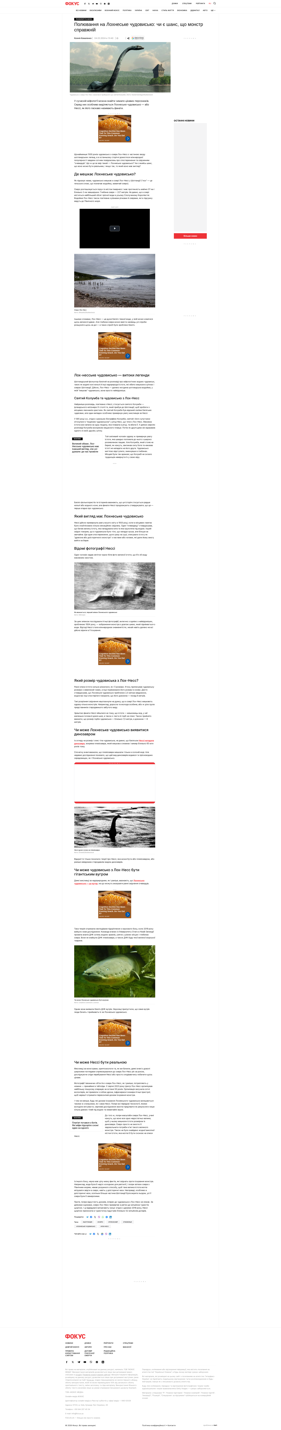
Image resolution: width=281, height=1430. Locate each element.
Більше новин (190, 236)
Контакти (172, 1425)
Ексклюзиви (95, 10)
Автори (88, 1347)
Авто (205, 10)
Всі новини (81, 10)
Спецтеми (187, 3)
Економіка (182, 10)
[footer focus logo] (75, 1336)
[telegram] (78, 1362)
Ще (212, 10)
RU (210, 3)
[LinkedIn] (109, 3)
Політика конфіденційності (154, 1425)
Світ (147, 10)
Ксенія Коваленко (83, 38)
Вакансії (127, 1347)
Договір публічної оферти (89, 1353)
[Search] (214, 3)
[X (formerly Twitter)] (89, 3)
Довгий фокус (72, 1347)
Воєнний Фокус (112, 10)
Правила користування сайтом (72, 1353)
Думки (175, 3)
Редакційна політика (109, 1352)
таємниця (128, 1222)
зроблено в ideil (210, 1425)
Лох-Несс (105, 1226)
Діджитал (195, 10)
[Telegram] (93, 3)
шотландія (88, 1222)
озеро (100, 1222)
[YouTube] (97, 3)
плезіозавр (113, 1222)
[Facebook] (85, 3)
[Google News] (105, 3)
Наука (155, 10)
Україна (138, 10)
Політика (127, 10)
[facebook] (66, 1362)
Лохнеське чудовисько (86, 1226)
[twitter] (72, 1362)
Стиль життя (167, 10)
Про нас (108, 1347)
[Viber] (101, 3)
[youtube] (84, 1362)
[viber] (90, 1362)
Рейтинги (200, 3)
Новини (69, 1343)
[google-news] (96, 1362)
